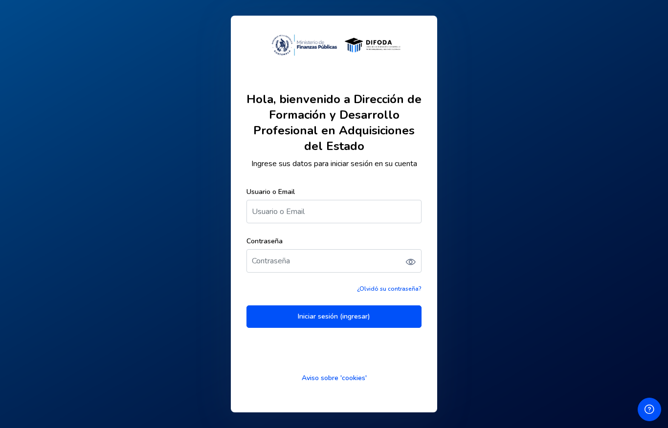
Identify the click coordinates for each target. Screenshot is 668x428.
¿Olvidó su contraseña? (389, 289)
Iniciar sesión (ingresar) (334, 316)
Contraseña (264, 241)
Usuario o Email (270, 192)
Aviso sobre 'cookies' (334, 378)
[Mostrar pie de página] (649, 409)
